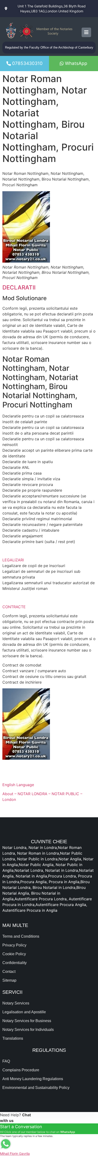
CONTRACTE (14, 606)
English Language (18, 784)
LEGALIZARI (13, 560)
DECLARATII (18, 287)
